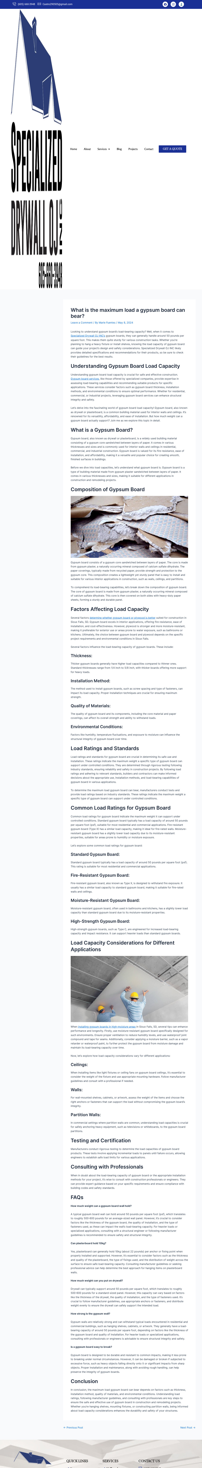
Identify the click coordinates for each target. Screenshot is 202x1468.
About (87, 149)
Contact (148, 149)
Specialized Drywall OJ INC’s (88, 335)
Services (102, 149)
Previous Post (73, 1427)
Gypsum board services (85, 378)
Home (73, 149)
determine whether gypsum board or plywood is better (122, 617)
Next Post (187, 1427)
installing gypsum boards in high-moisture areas (107, 1026)
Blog (119, 149)
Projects (133, 149)
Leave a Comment (81, 322)
